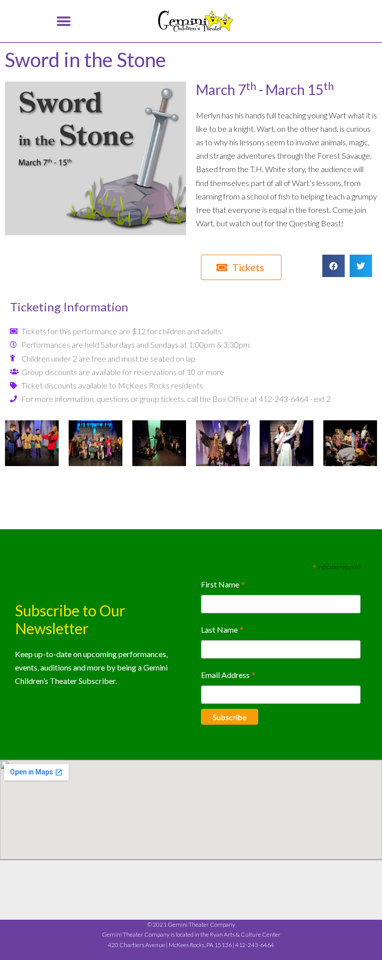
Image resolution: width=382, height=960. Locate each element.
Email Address (228, 676)
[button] (63, 21)
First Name (223, 585)
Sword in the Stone (85, 60)
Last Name (222, 630)
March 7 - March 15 (265, 89)
